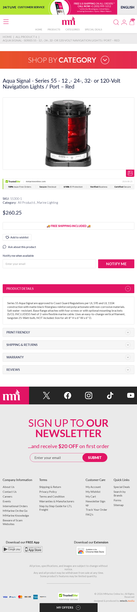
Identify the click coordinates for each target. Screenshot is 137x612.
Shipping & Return (50, 486)
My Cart (91, 496)
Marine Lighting (47, 202)
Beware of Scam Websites (12, 522)
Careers (7, 496)
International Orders (15, 506)
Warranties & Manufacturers (56, 501)
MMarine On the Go (15, 510)
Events (7, 501)
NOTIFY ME (116, 263)
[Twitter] (39, 395)
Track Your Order (96, 509)
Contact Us (10, 491)
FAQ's (89, 514)
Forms (117, 500)
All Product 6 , (27, 202)
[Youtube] (123, 395)
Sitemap (119, 505)
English (127, 7)
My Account (93, 486)
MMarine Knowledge (16, 515)
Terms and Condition (52, 496)
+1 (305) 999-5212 (101, 6)
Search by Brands (120, 493)
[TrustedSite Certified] (68, 596)
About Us (8, 486)
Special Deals (122, 486)
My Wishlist (93, 491)
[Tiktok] (102, 395)
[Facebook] (60, 395)
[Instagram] (81, 395)
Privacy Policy (48, 491)
